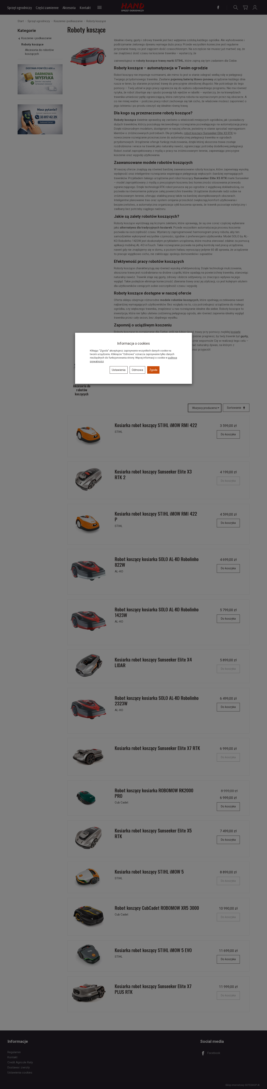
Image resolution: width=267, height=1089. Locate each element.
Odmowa (137, 369)
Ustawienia (118, 369)
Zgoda (153, 369)
